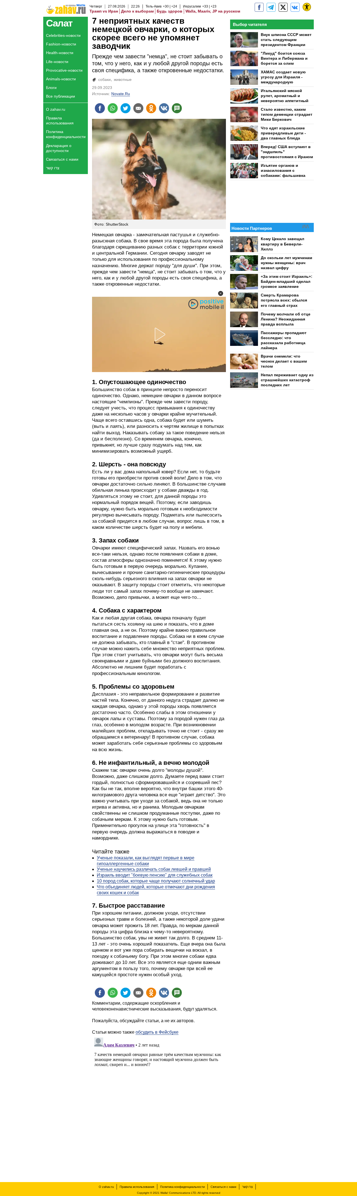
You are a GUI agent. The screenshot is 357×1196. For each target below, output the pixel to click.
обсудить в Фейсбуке (157, 1032)
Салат (59, 23)
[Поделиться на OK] (151, 108)
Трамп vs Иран (104, 11)
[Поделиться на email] (138, 108)
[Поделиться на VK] (164, 108)
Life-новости (57, 61)
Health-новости (59, 52)
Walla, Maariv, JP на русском (212, 11)
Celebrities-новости (63, 35)
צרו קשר (52, 168)
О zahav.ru (55, 109)
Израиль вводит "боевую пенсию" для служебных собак (155, 875)
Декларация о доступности (58, 148)
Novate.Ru (120, 93)
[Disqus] (159, 1105)
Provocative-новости (64, 70)
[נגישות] (307, 7)
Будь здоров (169, 11)
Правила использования (60, 120)
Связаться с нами (62, 159)
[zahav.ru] (259, 7)
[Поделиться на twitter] (125, 108)
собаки (104, 79)
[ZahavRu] (283, 7)
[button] (220, 293)
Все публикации (60, 96)
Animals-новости (61, 79)
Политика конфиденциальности (66, 134)
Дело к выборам (137, 11)
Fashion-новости (61, 44)
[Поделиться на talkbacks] (177, 108)
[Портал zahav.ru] (295, 7)
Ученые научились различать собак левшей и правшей (154, 869)
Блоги (51, 87)
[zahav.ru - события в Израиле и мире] (271, 7)
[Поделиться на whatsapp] (113, 108)
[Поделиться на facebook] (100, 108)
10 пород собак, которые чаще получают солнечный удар (156, 881)
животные (123, 79)
